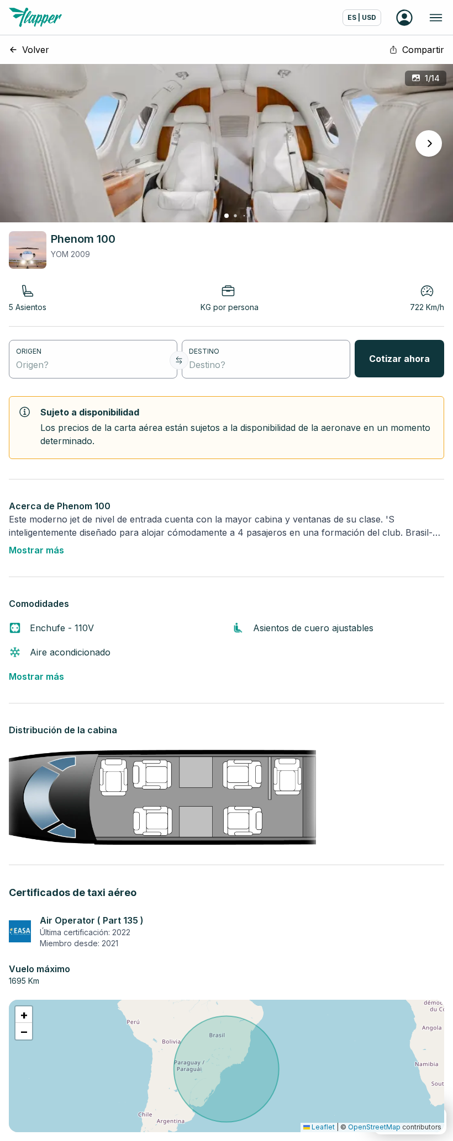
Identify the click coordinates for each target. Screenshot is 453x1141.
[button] (23, 1014)
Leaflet (322, 1127)
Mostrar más (36, 550)
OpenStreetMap (374, 1127)
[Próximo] (428, 143)
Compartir (423, 49)
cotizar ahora (399, 358)
